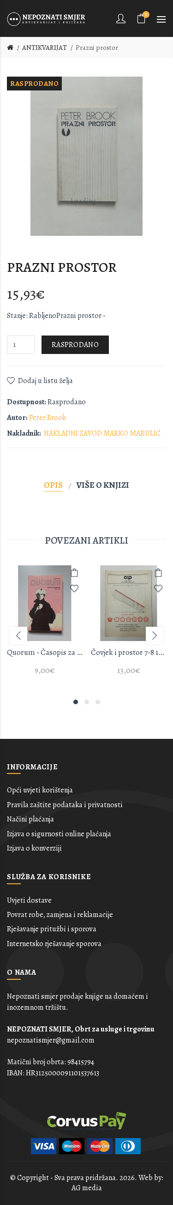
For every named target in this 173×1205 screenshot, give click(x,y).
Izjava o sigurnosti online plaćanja (59, 834)
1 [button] (75, 702)
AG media (87, 1188)
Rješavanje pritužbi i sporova (51, 929)
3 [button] (97, 702)
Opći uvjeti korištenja (40, 790)
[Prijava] (122, 18)
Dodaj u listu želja (45, 381)
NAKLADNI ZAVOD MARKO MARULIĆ (102, 433)
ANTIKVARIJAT (44, 47)
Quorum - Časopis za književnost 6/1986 (45, 652)
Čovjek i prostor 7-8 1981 (129, 652)
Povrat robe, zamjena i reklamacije (60, 915)
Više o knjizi (103, 485)
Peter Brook (47, 418)
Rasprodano (75, 345)
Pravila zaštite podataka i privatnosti (65, 805)
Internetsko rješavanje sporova (54, 944)
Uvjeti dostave (29, 900)
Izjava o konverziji (34, 848)
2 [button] (86, 702)
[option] (45, 625)
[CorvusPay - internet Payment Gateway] (86, 1120)
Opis (53, 485)
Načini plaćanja (30, 819)
